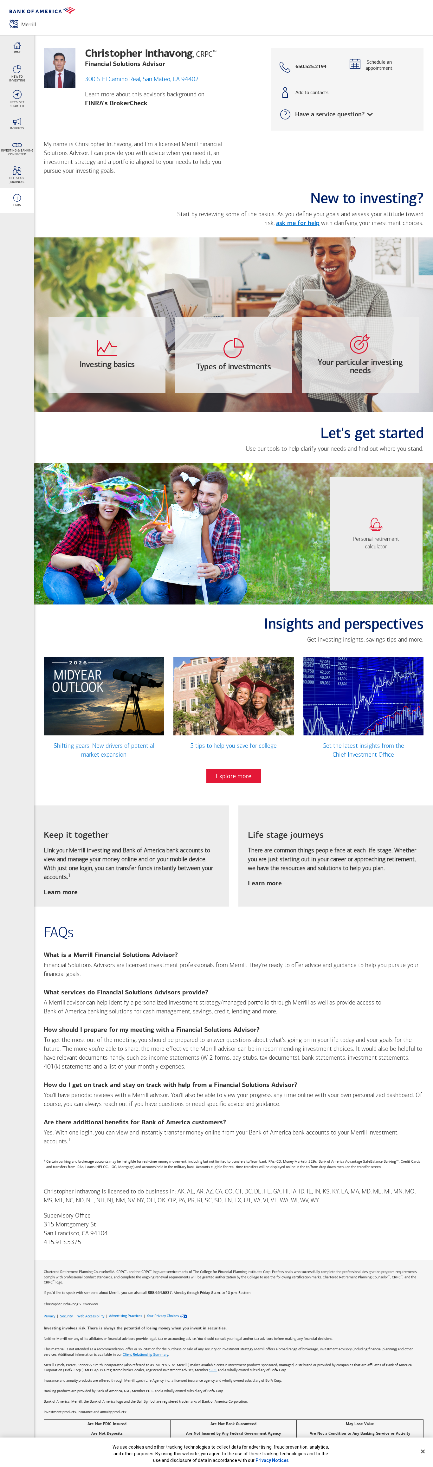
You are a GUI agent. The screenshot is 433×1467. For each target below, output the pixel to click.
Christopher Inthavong (61, 1304)
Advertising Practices (125, 1316)
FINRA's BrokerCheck (116, 103)
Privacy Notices (272, 1460)
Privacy (49, 1316)
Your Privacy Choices (163, 1316)
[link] (376, 533)
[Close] (423, 1451)
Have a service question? (321, 114)
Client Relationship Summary (145, 1354)
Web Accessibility (90, 1316)
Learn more (61, 893)
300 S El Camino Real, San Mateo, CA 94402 (142, 79)
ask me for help (298, 223)
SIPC (213, 1370)
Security (66, 1316)
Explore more (233, 776)
